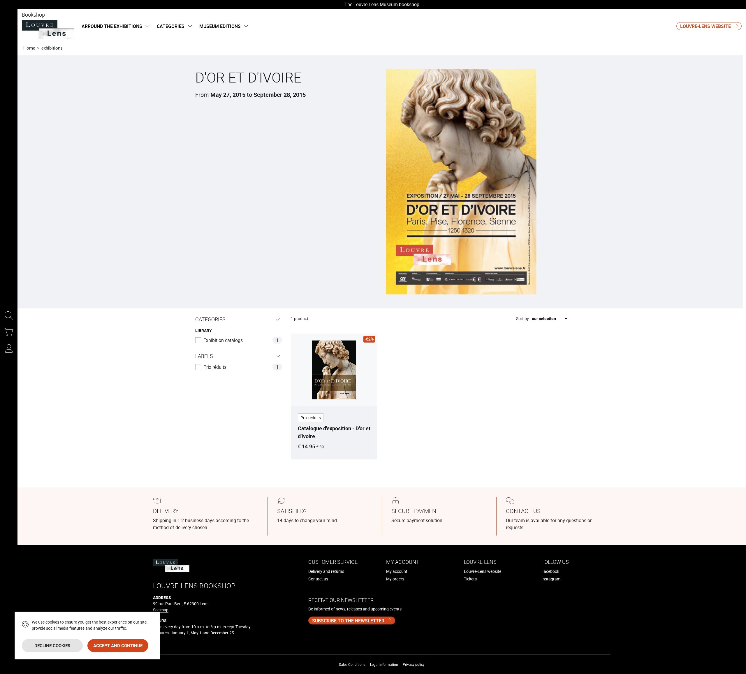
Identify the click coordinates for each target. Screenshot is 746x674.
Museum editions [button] (220, 26)
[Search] (8, 316)
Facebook (550, 571)
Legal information (384, 664)
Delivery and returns (326, 571)
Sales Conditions (352, 664)
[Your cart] (8, 332)
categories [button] (171, 26)
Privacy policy (414, 664)
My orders (395, 579)
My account (396, 571)
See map (160, 609)
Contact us (318, 579)
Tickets (470, 579)
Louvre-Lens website (705, 26)
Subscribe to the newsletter (348, 620)
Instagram (550, 579)
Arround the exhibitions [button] (112, 26)
